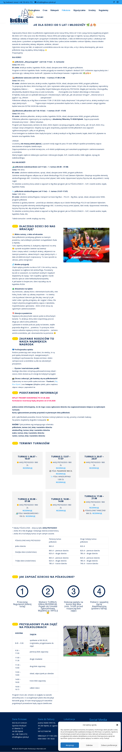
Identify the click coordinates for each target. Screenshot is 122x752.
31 (80, 244)
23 (64, 244)
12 (86, 241)
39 (99, 651)
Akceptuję (70, 745)
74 (84, 250)
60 (94, 247)
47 (68, 247)
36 (90, 244)
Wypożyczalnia (79, 10)
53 (80, 247)
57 (88, 247)
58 (90, 247)
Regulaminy (103, 10)
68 (72, 250)
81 (98, 250)
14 (90, 241)
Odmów (89, 745)
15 (92, 241)
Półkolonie (66, 10)
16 (94, 241)
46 (66, 247)
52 (78, 247)
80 (96, 250)
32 (82, 244)
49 (72, 247)
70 (76, 250)
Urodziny (92, 10)
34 (86, 244)
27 (72, 244)
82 (100, 250)
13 (88, 241)
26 (70, 244)
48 (70, 247)
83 (102, 250)
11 (84, 241)
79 (94, 250)
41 (103, 651)
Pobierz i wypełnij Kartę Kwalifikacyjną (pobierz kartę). (99, 605)
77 (90, 250)
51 (76, 247)
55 (84, 247)
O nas (45, 10)
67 (70, 250)
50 (74, 247)
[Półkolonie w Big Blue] (86, 254)
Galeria (30, 17)
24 (66, 244)
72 (80, 250)
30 (78, 244)
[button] (117, 725)
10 (82, 241)
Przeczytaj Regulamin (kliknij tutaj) (22, 604)
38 (94, 244)
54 (82, 247)
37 (92, 244)
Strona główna (34, 10)
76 (88, 250)
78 (92, 250)
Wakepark (54, 10)
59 (92, 247)
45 (64, 247)
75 (86, 250)
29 (76, 244)
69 (74, 250)
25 (68, 244)
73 (82, 250)
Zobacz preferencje (109, 745)
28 (74, 244)
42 (105, 651)
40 (101, 651)
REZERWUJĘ (61, 482)
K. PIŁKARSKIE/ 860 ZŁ (63, 471)
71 (78, 250)
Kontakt (39, 17)
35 (88, 244)
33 (84, 244)
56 (86, 247)
